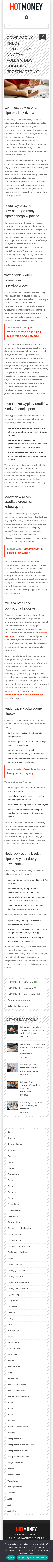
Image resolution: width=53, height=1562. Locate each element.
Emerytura (12, 1156)
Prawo (10, 1414)
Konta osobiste (14, 1240)
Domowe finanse (15, 1144)
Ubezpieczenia (14, 1438)
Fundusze (12, 1192)
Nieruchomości (14, 1342)
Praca (10, 1402)
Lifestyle (11, 1318)
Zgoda (11, 1557)
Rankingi (11, 1432)
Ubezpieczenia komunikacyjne (21, 1445)
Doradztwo (12, 1150)
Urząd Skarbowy (15, 1462)
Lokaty (10, 1324)
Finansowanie (13, 1174)
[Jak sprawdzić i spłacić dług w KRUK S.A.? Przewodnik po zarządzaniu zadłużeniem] (12, 1047)
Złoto (9, 1499)
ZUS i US (11, 1511)
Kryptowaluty (13, 1294)
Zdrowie (11, 1493)
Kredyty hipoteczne (16, 1276)
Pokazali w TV (13, 1366)
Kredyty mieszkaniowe (17, 1288)
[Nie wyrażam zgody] (49, 1551)
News (10, 1336)
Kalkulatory (12, 1216)
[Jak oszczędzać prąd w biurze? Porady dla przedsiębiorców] (12, 1105)
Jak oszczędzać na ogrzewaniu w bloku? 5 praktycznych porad (30, 1067)
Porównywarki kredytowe (18, 1000)
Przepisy (11, 1420)
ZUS (9, 1505)
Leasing (11, 1312)
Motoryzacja (13, 1330)
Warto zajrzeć (13, 1475)
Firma (10, 1180)
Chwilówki (11, 1138)
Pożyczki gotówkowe (16, 1384)
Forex (10, 1186)
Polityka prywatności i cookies (32, 1557)
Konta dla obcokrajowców (19, 1228)
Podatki (10, 1360)
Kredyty (10, 1258)
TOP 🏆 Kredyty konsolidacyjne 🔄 (23, 994)
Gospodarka (13, 1204)
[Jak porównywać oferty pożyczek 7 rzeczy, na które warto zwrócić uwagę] (12, 1029)
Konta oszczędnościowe (18, 1246)
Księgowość (12, 1300)
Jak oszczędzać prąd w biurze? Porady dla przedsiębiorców (31, 1105)
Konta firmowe (14, 1234)
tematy (34, 1535)
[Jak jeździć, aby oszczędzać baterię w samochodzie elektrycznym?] (12, 1085)
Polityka (11, 1372)
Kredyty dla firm (14, 1264)
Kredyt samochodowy (17, 1252)
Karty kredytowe (14, 1222)
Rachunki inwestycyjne (17, 1426)
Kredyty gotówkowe (16, 1270)
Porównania (12, 1378)
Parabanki (12, 1354)
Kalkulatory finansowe (17, 1006)
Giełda (10, 1198)
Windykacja (12, 1481)
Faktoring (11, 1162)
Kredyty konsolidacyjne (18, 1282)
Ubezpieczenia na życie (18, 1456)
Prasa (10, 1408)
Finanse (11, 1168)
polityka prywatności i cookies (26, 1538)
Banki (10, 1132)
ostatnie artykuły (22, 1019)
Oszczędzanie (13, 1348)
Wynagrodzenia (14, 1487)
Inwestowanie (13, 1210)
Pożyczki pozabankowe (18, 1396)
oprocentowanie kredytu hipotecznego (23, 694)
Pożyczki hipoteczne (16, 1390)
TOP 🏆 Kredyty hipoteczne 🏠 (21, 988)
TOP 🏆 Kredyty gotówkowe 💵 (22, 982)
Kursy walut (12, 1306)
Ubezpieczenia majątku (18, 1451)
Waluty (10, 1469)
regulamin (20, 1535)
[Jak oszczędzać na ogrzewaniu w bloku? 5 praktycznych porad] (12, 1067)
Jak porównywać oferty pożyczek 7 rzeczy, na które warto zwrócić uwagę (33, 1030)
